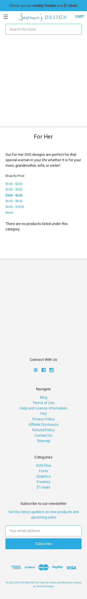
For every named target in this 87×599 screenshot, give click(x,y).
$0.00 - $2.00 (13, 184)
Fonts (43, 471)
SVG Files (43, 465)
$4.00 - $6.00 (13, 195)
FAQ (43, 413)
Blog (43, 397)
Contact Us (43, 435)
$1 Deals (43, 487)
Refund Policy (43, 430)
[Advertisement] (43, 83)
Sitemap (43, 441)
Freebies (44, 482)
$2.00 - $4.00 (13, 189)
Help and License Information (43, 408)
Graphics (43, 476)
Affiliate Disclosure (43, 424)
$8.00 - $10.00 (14, 207)
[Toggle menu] (5, 16)
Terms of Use (43, 403)
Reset (9, 212)
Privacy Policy (43, 419)
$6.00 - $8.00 (13, 201)
